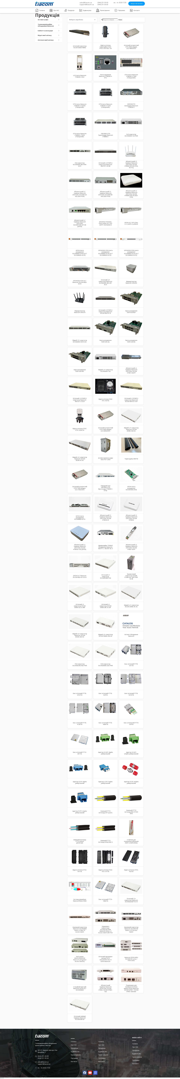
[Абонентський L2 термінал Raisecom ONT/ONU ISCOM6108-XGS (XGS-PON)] (105, 180)
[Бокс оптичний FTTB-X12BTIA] (80, 710)
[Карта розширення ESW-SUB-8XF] (80, 357)
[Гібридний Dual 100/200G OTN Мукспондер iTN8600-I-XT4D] (105, 474)
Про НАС (56, 10)
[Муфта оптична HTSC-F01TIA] (80, 857)
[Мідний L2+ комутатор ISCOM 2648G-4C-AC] (131, 592)
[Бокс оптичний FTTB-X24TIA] (105, 680)
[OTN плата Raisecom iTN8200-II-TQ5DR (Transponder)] (80, 92)
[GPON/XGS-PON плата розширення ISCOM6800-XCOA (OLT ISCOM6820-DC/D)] (131, 239)
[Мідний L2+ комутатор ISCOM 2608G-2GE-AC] (105, 621)
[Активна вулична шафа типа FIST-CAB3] (105, 445)
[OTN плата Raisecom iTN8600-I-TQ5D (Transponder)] (80, 121)
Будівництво (87, 10)
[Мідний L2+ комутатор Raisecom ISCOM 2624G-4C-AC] (80, 445)
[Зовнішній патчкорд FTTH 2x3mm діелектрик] (80, 827)
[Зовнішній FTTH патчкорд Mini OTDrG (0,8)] (131, 798)
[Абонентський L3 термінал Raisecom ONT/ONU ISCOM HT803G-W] (105, 504)
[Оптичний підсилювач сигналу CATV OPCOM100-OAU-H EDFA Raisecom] (105, 945)
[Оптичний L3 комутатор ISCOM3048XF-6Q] (105, 563)
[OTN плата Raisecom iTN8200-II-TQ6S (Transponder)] (131, 62)
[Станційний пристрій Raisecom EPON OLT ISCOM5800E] (80, 975)
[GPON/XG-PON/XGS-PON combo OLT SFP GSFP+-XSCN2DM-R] (105, 209)
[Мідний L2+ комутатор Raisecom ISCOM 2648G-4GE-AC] (131, 415)
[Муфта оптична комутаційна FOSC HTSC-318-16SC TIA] (105, 33)
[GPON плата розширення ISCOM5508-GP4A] (131, 474)
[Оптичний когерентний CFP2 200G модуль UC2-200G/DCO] (105, 415)
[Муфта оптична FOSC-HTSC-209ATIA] (80, 415)
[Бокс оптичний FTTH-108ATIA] (105, 886)
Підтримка (121, 10)
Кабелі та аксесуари (45, 31)
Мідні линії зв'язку (45, 35)
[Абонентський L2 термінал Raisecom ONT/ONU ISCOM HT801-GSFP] (131, 533)
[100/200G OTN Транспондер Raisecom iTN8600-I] (105, 121)
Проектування (105, 10)
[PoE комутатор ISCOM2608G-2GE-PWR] (105, 651)
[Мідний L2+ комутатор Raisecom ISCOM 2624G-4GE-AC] (80, 621)
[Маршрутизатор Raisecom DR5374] (80, 298)
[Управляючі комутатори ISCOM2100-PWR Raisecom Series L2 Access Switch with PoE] (105, 916)
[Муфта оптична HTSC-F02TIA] (131, 857)
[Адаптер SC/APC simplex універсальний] (131, 739)
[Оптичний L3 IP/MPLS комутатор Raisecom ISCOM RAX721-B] (105, 298)
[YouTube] (90, 1073)
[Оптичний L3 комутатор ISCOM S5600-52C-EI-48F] (80, 592)
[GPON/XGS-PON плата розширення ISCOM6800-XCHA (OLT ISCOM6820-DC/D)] (105, 239)
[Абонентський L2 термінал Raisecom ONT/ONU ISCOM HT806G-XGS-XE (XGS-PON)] (131, 180)
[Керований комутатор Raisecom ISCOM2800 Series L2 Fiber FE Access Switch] (80, 916)
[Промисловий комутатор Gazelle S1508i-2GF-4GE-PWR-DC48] (131, 563)
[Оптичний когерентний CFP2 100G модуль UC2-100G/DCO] (80, 474)
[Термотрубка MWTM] (131, 445)
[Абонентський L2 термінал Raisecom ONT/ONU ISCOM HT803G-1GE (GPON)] (80, 533)
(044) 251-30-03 (103, 4)
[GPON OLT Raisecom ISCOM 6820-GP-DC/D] (80, 563)
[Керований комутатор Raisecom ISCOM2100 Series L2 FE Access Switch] (131, 916)
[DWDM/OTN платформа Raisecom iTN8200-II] (131, 92)
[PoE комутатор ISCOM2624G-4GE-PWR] (80, 651)
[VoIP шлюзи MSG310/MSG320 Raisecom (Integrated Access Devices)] (80, 945)
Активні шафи (43, 20)
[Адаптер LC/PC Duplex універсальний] (105, 769)
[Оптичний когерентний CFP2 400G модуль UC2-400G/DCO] (131, 33)
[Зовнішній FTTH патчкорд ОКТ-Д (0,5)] (105, 798)
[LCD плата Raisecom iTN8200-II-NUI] (80, 62)
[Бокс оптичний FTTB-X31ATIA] (80, 680)
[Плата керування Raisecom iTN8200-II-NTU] (105, 62)
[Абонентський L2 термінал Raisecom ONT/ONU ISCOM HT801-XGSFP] (131, 357)
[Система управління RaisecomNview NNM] (80, 886)
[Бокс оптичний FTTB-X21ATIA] (131, 680)
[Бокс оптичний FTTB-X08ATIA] (105, 710)
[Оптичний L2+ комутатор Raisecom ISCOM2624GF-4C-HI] (131, 886)
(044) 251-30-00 (103, 2)
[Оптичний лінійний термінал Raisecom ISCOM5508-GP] (80, 1004)
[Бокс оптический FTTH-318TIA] (131, 710)
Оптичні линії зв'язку (46, 40)
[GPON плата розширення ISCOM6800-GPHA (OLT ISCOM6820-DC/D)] (80, 239)
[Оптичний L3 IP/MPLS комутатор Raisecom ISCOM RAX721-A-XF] (131, 386)
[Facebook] (85, 1073)
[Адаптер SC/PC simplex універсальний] (80, 798)
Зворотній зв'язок (137, 3)
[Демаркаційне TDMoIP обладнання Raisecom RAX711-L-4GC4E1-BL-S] (105, 533)
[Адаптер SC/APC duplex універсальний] (105, 739)
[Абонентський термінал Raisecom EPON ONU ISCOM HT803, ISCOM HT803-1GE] (105, 975)
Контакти (137, 10)
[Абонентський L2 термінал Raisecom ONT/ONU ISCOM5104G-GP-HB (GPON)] (80, 209)
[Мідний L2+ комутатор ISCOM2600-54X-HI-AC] (80, 327)
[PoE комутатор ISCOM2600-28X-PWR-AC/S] (80, 151)
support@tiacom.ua (87, 4)
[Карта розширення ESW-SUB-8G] (131, 327)
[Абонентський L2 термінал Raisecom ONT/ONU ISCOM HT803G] (131, 504)
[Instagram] (95, 1073)
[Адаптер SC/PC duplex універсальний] (80, 769)
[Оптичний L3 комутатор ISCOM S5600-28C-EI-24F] (105, 592)
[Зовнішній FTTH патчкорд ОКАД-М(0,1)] (105, 827)
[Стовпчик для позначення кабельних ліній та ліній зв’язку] (131, 827)
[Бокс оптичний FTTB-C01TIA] (131, 651)
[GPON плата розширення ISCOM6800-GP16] (80, 504)
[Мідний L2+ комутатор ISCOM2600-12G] (105, 357)
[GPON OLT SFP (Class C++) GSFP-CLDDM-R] (131, 209)
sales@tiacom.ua (86, 2)
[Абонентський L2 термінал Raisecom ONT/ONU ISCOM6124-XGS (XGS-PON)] (80, 180)
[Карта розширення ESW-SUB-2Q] (105, 327)
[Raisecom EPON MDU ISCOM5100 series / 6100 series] (131, 945)
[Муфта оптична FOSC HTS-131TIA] (105, 857)
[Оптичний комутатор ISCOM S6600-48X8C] (80, 33)
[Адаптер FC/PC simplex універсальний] (131, 769)
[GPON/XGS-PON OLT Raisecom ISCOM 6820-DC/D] (80, 268)
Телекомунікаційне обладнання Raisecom (46, 25)
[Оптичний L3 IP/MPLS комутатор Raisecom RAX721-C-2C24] (80, 386)
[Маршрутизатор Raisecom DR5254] (131, 268)
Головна (42, 10)
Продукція (71, 10)
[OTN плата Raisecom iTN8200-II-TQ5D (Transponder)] (105, 92)
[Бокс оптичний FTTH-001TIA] (80, 739)
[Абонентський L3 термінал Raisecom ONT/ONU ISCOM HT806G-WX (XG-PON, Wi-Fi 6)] (131, 151)
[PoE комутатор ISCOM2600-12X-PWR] (131, 121)
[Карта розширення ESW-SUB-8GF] (131, 298)
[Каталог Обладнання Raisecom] (131, 621)
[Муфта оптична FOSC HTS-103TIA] (105, 386)
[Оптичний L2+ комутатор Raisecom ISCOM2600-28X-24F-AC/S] (105, 268)
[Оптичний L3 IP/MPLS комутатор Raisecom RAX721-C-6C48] (105, 151)
